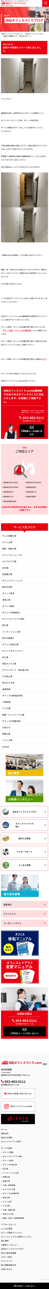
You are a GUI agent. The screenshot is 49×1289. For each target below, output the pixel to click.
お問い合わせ (6, 1269)
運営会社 (8, 904)
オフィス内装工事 (10, 644)
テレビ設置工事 (9, 535)
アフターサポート (24, 851)
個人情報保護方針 (8, 1265)
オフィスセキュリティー (13, 650)
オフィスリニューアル (12, 554)
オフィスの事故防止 (11, 612)
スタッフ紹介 (6, 1257)
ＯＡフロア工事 (9, 561)
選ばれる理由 (24, 838)
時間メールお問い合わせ (31, 432)
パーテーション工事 (11, 631)
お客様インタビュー (9, 1244)
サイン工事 (7, 542)
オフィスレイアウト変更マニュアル (16, 1236)
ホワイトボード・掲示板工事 (15, 669)
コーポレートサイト (13, 923)
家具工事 (6, 599)
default (5, 746)
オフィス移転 (8, 606)
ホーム (4, 1129)
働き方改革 (7, 586)
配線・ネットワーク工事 (13, 714)
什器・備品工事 (9, 1210)
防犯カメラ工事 (9, 663)
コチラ (44, 359)
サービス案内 (6, 1148)
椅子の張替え (8, 638)
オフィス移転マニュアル (11, 1232)
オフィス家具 (8, 330)
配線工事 (6, 1181)
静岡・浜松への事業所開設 (13, 1218)
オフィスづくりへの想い (24, 825)
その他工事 (7, 676)
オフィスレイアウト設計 (13, 618)
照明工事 (6, 1177)
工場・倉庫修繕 (9, 1185)
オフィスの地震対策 (23, 330)
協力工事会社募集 (8, 1253)
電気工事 (6, 1197)
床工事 (5, 657)
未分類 (5, 567)
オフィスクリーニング (12, 580)
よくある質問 (24, 865)
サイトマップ (10, 913)
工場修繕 (6, 701)
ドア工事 (6, 708)
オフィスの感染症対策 (12, 695)
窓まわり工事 (8, 682)
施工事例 (5, 1240)
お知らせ (6, 727)
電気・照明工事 (9, 548)
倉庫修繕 (6, 689)
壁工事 (5, 625)
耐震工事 (6, 733)
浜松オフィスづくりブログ (24, 811)
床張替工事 (7, 574)
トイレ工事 (7, 740)
